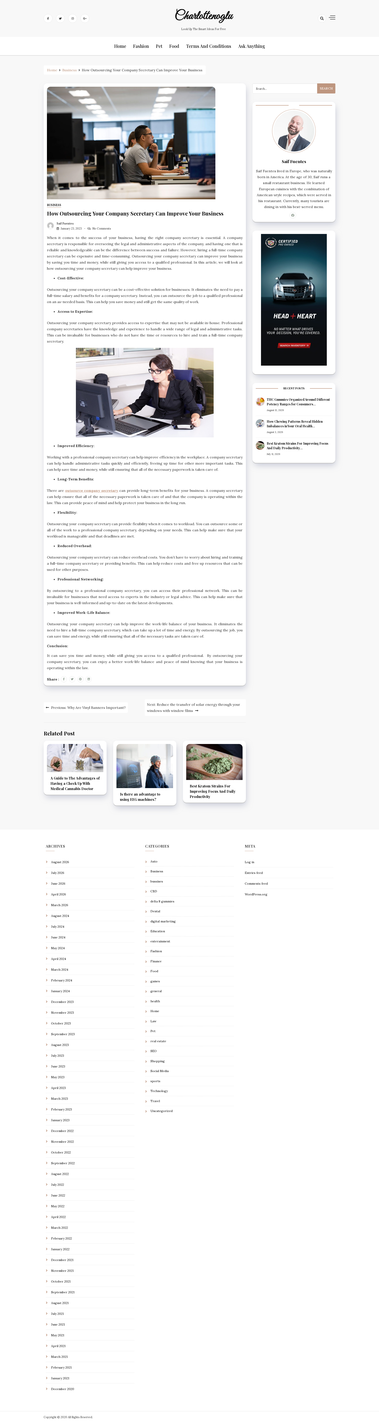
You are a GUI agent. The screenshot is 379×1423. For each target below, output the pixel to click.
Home (120, 46)
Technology (159, 1091)
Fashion (141, 46)
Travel (155, 1101)
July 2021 (57, 1314)
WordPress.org (256, 894)
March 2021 (59, 1357)
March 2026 (59, 905)
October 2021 (61, 1281)
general (156, 991)
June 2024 (58, 937)
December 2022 (62, 1131)
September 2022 (63, 1163)
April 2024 (58, 959)
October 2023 (61, 1023)
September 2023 (63, 1034)
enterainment (160, 941)
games (155, 981)
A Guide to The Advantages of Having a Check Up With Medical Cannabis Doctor (75, 783)
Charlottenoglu (203, 16)
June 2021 (58, 1324)
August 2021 (60, 1303)
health (155, 1001)
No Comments (101, 228)
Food (174, 46)
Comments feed (256, 884)
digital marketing (163, 921)
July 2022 (57, 1185)
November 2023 (62, 1013)
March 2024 (59, 970)
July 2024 (57, 927)
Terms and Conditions (208, 46)
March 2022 (59, 1228)
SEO (153, 1051)
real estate (158, 1041)
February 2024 (61, 980)
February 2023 (61, 1109)
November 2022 (62, 1142)
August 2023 (60, 1045)
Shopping (157, 1061)
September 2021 (63, 1292)
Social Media (159, 1071)
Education (157, 931)
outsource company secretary (91, 490)
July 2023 (57, 1056)
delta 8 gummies (162, 901)
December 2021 (62, 1260)
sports (155, 1081)
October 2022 (61, 1152)
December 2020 (62, 1389)
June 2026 (58, 884)
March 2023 (59, 1099)
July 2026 (57, 873)
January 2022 (60, 1249)
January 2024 (60, 991)
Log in (249, 862)
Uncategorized (161, 1111)
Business (54, 205)
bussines (156, 881)
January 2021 (60, 1378)
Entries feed (254, 873)
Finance (156, 961)
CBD (153, 891)
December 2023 (62, 1002)
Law (153, 1021)
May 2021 (57, 1335)
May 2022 (57, 1206)
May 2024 (58, 948)
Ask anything (251, 46)
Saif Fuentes (65, 223)
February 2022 (61, 1238)
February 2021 (61, 1367)
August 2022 (60, 1174)
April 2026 (58, 894)
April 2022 (58, 1217)
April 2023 (58, 1088)
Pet (159, 46)
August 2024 (60, 916)
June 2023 (58, 1066)
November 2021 (62, 1271)
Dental (155, 911)
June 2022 (58, 1195)
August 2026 (60, 862)
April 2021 (58, 1346)
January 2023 (60, 1120)
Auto (153, 861)
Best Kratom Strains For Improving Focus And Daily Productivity (213, 791)
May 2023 (57, 1077)
